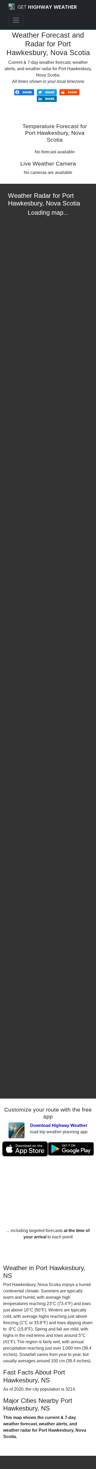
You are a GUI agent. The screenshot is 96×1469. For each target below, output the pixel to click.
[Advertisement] (48, 1192)
